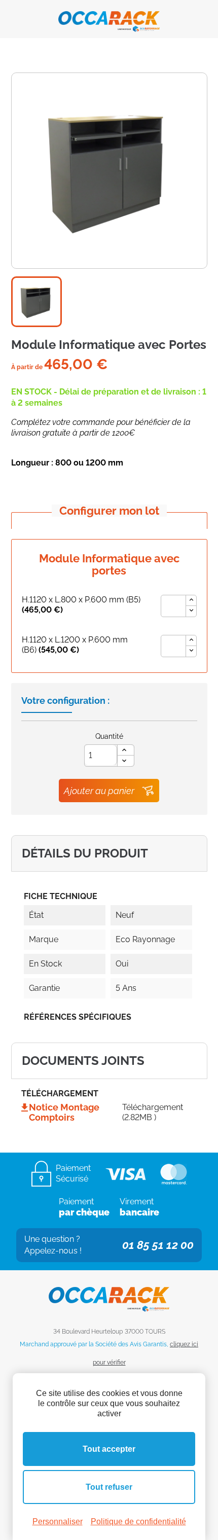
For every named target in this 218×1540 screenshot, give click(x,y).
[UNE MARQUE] (109, 18)
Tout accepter (109, 1449)
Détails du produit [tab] (85, 853)
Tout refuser (109, 1487)
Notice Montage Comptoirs (64, 1112)
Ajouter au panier (99, 790)
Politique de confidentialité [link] (138, 1521)
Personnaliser (57, 1521)
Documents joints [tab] (83, 1060)
